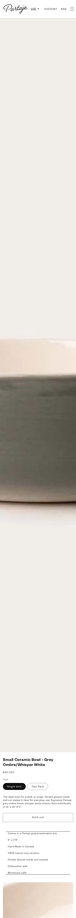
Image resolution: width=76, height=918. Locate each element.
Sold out (38, 817)
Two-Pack (38, 786)
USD (33, 8)
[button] (72, 9)
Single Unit (14, 786)
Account (50, 9)
